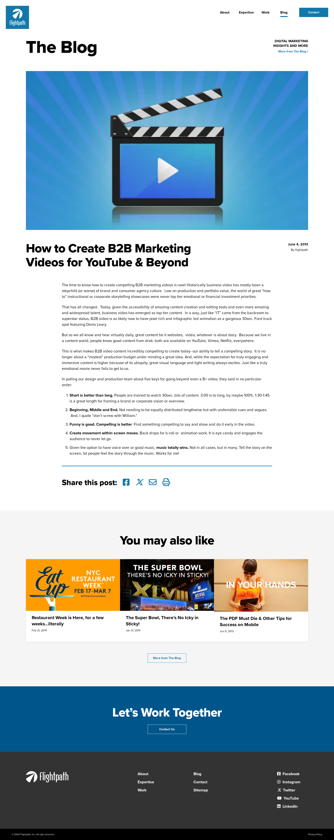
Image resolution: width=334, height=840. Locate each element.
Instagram (291, 782)
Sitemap (200, 790)
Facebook (291, 774)
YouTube (291, 798)
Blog (284, 12)
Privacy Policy (315, 834)
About (224, 12)
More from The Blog (292, 51)
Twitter (288, 790)
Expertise (246, 12)
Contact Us (167, 729)
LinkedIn (290, 806)
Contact (313, 12)
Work (266, 12)
